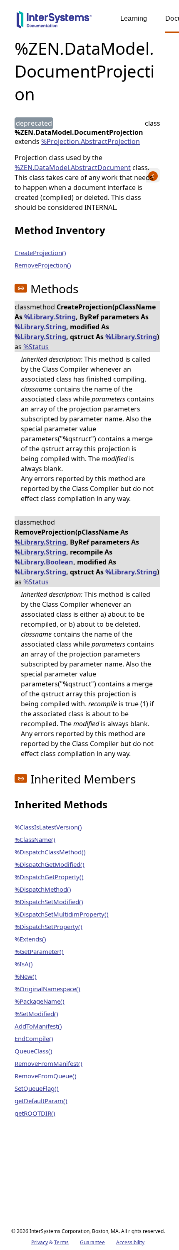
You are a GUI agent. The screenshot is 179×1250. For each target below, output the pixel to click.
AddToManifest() (38, 1026)
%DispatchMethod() (43, 889)
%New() (26, 976)
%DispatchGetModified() (50, 864)
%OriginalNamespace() (47, 989)
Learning (133, 18)
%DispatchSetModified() (49, 901)
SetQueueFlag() (37, 1088)
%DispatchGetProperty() (49, 877)
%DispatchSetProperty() (48, 926)
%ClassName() (35, 839)
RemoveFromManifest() (48, 1063)
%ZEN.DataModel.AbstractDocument (73, 167)
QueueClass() (33, 1051)
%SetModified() (36, 1013)
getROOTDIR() (35, 1113)
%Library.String (50, 316)
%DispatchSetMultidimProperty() (62, 914)
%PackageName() (40, 1001)
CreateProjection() (40, 252)
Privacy (39, 1242)
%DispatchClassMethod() (50, 852)
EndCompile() (34, 1038)
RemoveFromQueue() (46, 1076)
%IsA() (24, 964)
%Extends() (30, 939)
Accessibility (130, 1242)
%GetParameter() (39, 951)
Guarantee (92, 1242)
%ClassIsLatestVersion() (48, 827)
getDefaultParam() (41, 1101)
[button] (21, 288)
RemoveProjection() (43, 265)
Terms (61, 1242)
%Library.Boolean (44, 562)
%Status (36, 346)
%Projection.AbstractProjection (90, 141)
